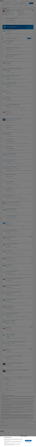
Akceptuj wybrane (28, 442)
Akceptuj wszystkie (28, 440)
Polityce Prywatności (7, 442)
